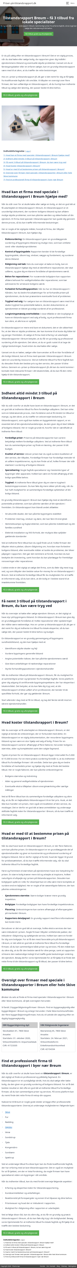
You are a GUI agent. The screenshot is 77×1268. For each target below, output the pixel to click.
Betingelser (72, 1266)
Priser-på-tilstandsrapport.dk (19, 3)
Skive (7, 1112)
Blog (58, 1266)
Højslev (8, 1127)
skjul (28, 151)
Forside (42, 1266)
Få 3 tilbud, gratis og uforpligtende (38, 34)
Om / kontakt (51, 1266)
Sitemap (64, 1266)
